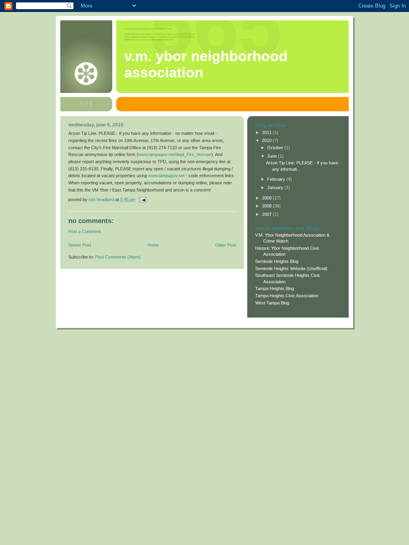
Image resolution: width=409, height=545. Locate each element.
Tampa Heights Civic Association (286, 295)
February (276, 179)
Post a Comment (84, 231)
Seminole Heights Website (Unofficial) (291, 268)
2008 (267, 205)
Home (153, 245)
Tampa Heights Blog (274, 288)
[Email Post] (142, 199)
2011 (267, 132)
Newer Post (79, 245)
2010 (267, 140)
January (275, 187)
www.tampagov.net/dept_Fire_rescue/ (174, 154)
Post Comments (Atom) (118, 257)
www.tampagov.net (166, 175)
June (272, 156)
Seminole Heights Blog (276, 261)
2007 (267, 214)
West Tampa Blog (272, 302)
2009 (267, 197)
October (275, 147)
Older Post (225, 245)
